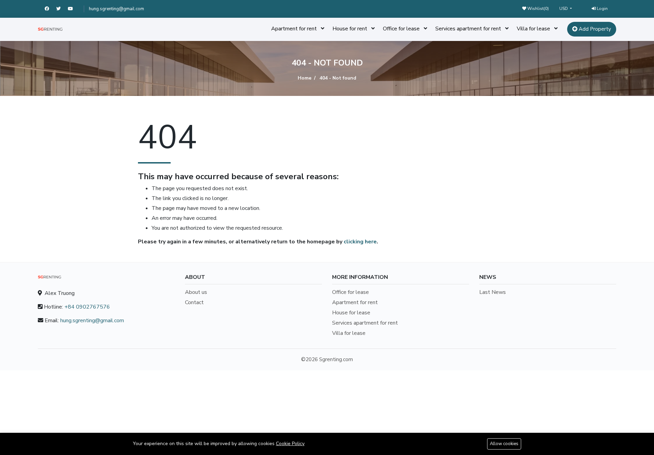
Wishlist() (537, 8)
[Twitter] (62, 9)
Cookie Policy (290, 443)
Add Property (594, 29)
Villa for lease (533, 28)
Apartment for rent (294, 28)
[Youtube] (73, 9)
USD (564, 8)
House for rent (349, 28)
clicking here (360, 241)
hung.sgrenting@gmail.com (116, 9)
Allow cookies (504, 444)
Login (602, 8)
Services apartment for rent (468, 28)
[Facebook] (50, 9)
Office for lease (401, 28)
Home (304, 78)
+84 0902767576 (87, 307)
